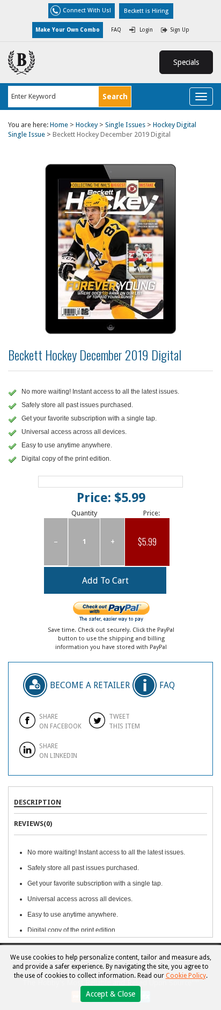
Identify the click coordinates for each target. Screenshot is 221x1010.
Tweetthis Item (124, 721)
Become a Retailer (90, 684)
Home (59, 125)
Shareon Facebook (60, 721)
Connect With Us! (87, 10)
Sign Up (180, 30)
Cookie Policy (186, 975)
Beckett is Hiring (146, 11)
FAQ (116, 30)
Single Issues (125, 125)
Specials (186, 62)
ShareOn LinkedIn (58, 750)
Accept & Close (110, 994)
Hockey (87, 125)
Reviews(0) (33, 824)
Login (146, 30)
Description (37, 802)
